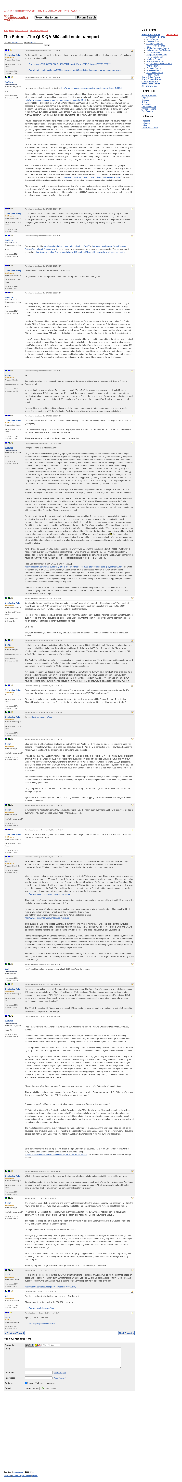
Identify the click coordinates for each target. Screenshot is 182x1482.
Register (145, 100)
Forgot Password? (60, 1378)
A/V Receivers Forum (155, 37)
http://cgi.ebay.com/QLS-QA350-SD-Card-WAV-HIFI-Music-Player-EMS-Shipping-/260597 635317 (68, 64)
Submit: (8, 1388)
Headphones (57, 11)
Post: (7, 1349)
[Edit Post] (132, 51)
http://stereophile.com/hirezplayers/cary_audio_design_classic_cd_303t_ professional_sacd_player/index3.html (73, 567)
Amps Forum (152, 39)
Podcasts (75, 11)
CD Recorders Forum (155, 46)
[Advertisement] (69, 1430)
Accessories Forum (151, 84)
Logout (145, 98)
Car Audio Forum (150, 81)
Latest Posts (10, 11)
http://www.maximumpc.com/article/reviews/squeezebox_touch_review (56, 1155)
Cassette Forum (153, 41)
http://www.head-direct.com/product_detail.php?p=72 (67, 246)
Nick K (7, 861)
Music (66, 11)
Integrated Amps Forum (156, 55)
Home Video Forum (151, 77)
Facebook (146, 121)
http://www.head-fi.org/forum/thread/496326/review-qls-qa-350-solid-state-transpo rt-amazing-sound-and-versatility (74, 70)
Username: (11, 42)
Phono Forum (152, 66)
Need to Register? (60, 1373)
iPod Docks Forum (154, 57)
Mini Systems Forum (155, 61)
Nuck (7, 969)
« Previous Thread (14, 1333)
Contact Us (16, 1476)
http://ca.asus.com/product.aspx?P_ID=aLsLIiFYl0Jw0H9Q (50, 1287)
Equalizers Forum (154, 52)
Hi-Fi (19, 11)
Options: (9, 1383)
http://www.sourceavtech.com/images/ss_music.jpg (47, 918)
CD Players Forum (154, 44)
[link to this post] (11, 50)
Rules (144, 102)
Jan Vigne (9, 82)
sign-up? (15, 42)
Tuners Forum (152, 75)
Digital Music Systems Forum (159, 64)
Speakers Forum (153, 70)
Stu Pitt (8, 375)
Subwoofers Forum (154, 73)
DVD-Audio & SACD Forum (158, 50)
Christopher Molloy (13, 55)
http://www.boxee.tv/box (41, 717)
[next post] (7, 50)
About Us (7, 1476)
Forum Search (86, 17)
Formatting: (10, 1345)
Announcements (149, 109)
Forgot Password (149, 95)
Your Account (147, 111)
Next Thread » (126, 1333)
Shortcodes (147, 104)
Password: (30, 42)
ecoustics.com (19, 1472)
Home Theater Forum (151, 79)
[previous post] (7, 77)
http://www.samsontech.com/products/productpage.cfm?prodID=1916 (56, 100)
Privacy (35, 1476)
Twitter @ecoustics (150, 127)
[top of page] (5, 50)
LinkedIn (145, 125)
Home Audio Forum (151, 35)
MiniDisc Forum (153, 59)
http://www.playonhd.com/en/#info (39, 1308)
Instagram (146, 123)
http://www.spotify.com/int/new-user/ (40, 1323)
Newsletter (26, 1476)
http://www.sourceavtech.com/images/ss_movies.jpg (47, 894)
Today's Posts (172, 35)
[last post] (8, 50)
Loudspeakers (29, 11)
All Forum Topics (149, 86)
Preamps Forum (153, 68)
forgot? (33, 42)
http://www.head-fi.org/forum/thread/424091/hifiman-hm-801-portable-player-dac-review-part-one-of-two (81, 252)
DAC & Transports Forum (157, 48)
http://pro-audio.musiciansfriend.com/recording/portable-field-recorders (90, 177)
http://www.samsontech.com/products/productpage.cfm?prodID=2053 (91, 88)
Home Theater (43, 11)
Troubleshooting (149, 107)
